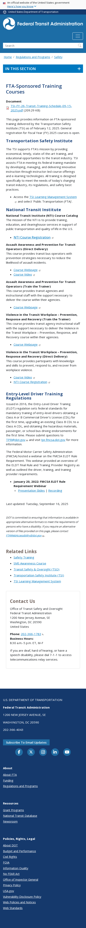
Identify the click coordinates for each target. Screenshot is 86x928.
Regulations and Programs (33, 57)
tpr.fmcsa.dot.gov (53, 440)
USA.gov (8, 891)
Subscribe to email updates (26, 742)
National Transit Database (20, 816)
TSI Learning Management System (37, 581)
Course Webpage (26, 270)
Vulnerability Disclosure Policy (22, 897)
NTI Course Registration (32, 237)
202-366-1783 (31, 634)
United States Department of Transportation (33, 12)
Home (8, 57)
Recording (55, 490)
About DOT (10, 845)
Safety (58, 57)
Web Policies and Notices (19, 902)
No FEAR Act (11, 874)
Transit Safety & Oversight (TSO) (36, 569)
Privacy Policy (12, 885)
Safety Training (24, 557)
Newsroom (10, 821)
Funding (8, 780)
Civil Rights (10, 857)
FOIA (6, 862)
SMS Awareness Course (30, 563)
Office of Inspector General (20, 879)
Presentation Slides (31, 490)
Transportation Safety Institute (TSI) (39, 575)
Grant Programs (13, 810)
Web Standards (13, 908)
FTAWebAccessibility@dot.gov (24, 535)
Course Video (23, 274)
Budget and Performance (19, 851)
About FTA (10, 775)
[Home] (43, 25)
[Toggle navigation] (77, 36)
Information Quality (15, 868)
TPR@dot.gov (15, 440)
